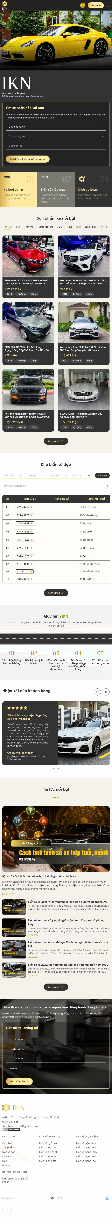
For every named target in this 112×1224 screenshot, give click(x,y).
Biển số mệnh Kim (86, 1143)
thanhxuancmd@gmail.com (20, 1126)
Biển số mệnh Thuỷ (86, 1152)
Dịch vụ (6, 1156)
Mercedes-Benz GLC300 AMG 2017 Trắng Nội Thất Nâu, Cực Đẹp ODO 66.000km (83, 282)
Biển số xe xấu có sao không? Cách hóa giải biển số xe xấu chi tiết (68, 944)
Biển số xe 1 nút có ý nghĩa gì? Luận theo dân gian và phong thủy (66, 922)
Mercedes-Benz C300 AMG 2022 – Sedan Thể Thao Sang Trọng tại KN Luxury (83, 349)
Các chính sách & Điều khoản (15, 1180)
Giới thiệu (7, 1143)
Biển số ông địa (47, 1161)
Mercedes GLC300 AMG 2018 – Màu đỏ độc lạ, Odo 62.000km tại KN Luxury (26, 282)
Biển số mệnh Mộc (86, 1147)
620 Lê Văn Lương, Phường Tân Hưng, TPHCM (30, 1117)
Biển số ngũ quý (48, 1143)
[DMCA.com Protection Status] (56, 1130)
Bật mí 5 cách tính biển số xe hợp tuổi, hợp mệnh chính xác (39, 876)
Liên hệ (6, 1165)
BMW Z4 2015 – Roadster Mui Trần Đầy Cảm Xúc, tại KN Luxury (81, 415)
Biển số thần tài (47, 1156)
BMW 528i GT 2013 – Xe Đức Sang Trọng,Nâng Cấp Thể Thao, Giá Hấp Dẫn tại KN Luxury (27, 349)
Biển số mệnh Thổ (86, 1161)
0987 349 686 (10, 1122)
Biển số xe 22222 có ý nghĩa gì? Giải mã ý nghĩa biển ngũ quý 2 (68, 965)
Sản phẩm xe (9, 1147)
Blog (4, 1161)
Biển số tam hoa (48, 1147)
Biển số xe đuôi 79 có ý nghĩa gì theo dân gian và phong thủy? (67, 902)
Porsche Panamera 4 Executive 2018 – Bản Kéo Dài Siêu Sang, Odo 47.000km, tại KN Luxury (28, 415)
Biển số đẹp (8, 1152)
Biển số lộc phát (48, 1152)
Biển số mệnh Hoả (86, 1156)
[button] (53, 66)
